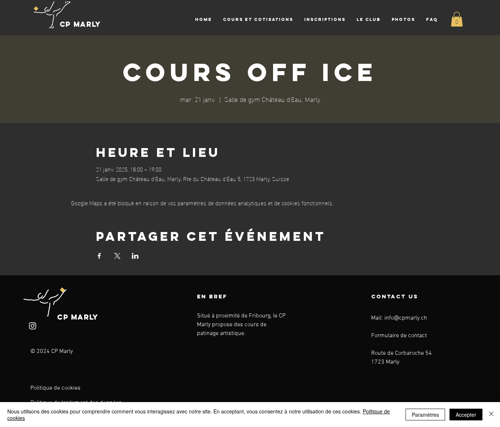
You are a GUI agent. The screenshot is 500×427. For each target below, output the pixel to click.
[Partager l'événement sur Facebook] (99, 256)
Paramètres (425, 414)
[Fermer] (491, 414)
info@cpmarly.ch (405, 318)
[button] (258, 19)
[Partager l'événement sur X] (117, 256)
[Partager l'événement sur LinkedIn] (135, 256)
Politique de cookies (55, 388)
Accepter (466, 414)
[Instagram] (32, 326)
